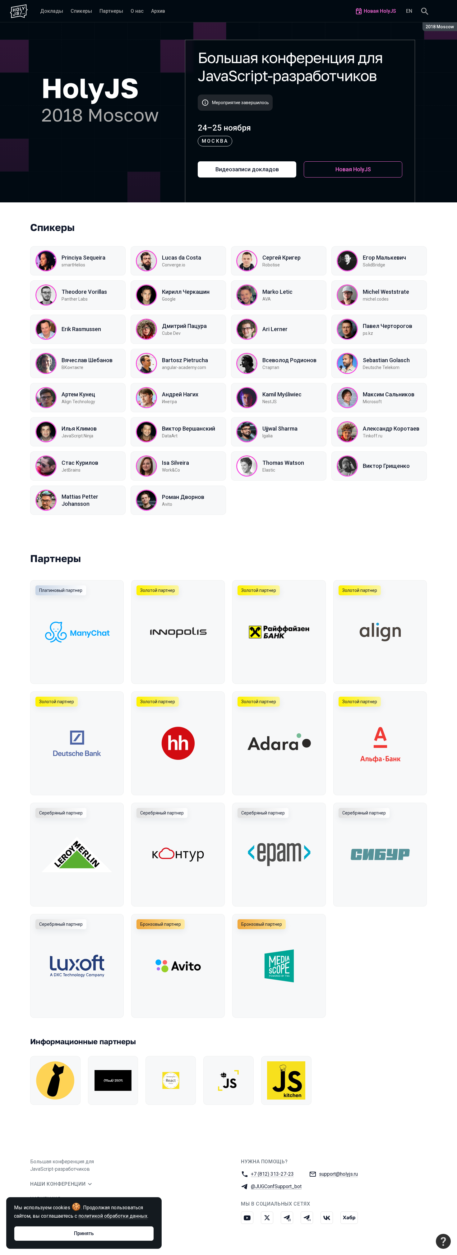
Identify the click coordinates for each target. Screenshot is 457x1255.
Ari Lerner (275, 329)
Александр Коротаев (391, 428)
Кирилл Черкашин (186, 291)
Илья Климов (79, 428)
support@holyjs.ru (338, 1174)
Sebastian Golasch (386, 360)
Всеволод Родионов (289, 360)
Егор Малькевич (384, 257)
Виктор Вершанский (188, 428)
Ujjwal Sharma (280, 428)
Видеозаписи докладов (247, 169)
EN (409, 11)
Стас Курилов (80, 462)
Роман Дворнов (183, 497)
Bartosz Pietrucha (185, 360)
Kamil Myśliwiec (282, 394)
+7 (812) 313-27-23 (272, 1174)
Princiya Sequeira (83, 257)
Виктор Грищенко (386, 466)
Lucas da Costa (181, 257)
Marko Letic (277, 291)
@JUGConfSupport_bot (276, 1186)
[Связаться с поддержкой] (443, 1241)
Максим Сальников (388, 394)
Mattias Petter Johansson (80, 500)
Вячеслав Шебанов (87, 360)
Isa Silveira (175, 462)
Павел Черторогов (387, 326)
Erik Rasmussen (81, 329)
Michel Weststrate (386, 291)
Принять (84, 1233)
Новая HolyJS (353, 169)
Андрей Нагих (180, 394)
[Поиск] (424, 11)
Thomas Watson (283, 462)
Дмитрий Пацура (184, 326)
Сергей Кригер (281, 257)
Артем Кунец (78, 394)
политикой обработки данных (112, 1216)
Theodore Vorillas (84, 291)
